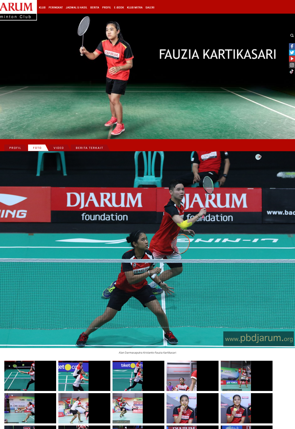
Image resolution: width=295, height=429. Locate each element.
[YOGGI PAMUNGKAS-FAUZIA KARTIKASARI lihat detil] (19, 376)
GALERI (150, 8)
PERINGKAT (56, 8)
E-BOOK (119, 8)
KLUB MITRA (135, 8)
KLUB (42, 8)
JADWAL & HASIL (76, 8)
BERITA (94, 8)
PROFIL (106, 8)
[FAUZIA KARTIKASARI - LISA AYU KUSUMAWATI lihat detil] (182, 376)
